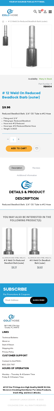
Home (3, 21)
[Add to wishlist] (36, 149)
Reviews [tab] (36, 168)
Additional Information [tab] (27, 175)
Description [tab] (17, 168)
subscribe (38, 300)
